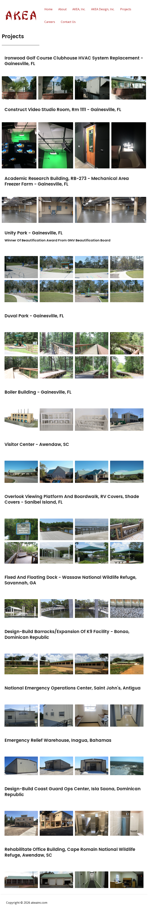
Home (48, 9)
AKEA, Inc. (78, 9)
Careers (49, 22)
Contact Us (68, 22)
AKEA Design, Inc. (102, 9)
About (62, 9)
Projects (125, 9)
